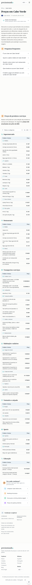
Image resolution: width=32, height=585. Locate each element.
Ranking (3, 563)
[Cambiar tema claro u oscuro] (25, 580)
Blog (2, 567)
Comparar (3, 565)
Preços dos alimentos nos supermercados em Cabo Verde (7, 527)
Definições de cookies (11, 580)
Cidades (3, 561)
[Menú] (29, 2)
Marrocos (19, 519)
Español (19, 558)
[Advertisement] (16, 95)
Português (20, 561)
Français (19, 563)
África (2, 8)
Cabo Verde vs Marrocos (7, 518)
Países (3, 558)
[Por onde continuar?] (29, 582)
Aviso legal (4, 569)
